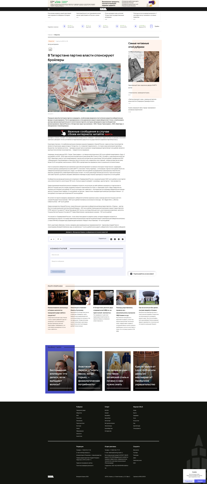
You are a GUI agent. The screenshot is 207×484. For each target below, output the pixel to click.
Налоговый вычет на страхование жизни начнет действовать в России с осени (88, 14)
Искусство (136, 420)
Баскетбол (107, 418)
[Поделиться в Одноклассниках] (115, 239)
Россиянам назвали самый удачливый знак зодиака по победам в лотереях (59, 14)
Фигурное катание (110, 423)
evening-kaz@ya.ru (85, 452)
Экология (79, 433)
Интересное (108, 431)
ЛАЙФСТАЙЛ (55, 347)
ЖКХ (77, 415)
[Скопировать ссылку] (122, 239)
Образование (80, 431)
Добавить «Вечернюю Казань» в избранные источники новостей (87, 232)
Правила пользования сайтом (84, 463)
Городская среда (80, 410)
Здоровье (135, 415)
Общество (57, 35)
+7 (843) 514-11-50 (86, 450)
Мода (134, 410)
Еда (134, 423)
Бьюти (135, 413)
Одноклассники (137, 460)
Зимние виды (108, 426)
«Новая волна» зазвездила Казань (138, 93)
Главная (50, 35)
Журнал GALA (138, 407)
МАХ (134, 463)
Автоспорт (108, 420)
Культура (78, 426)
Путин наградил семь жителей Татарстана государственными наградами (114, 15)
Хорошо (200, 481)
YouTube (135, 452)
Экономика (79, 420)
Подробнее (188, 481)
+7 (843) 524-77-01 (115, 450)
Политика (79, 418)
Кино (134, 418)
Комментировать (58, 271)
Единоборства (108, 428)
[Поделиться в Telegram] (119, 239)
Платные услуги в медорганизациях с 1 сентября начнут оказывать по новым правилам (145, 15)
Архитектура (136, 426)
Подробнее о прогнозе (53, 27)
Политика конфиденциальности (84, 465)
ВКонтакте (136, 450)
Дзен (134, 458)
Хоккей (107, 413)
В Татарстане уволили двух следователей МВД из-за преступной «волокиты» (103, 310)
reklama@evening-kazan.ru (116, 452)
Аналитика (79, 436)
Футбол (107, 410)
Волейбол (107, 415)
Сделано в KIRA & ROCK (139, 476)
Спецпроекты (137, 428)
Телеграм (135, 455)
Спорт (107, 407)
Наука (78, 428)
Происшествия (80, 423)
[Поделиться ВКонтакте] (111, 239)
